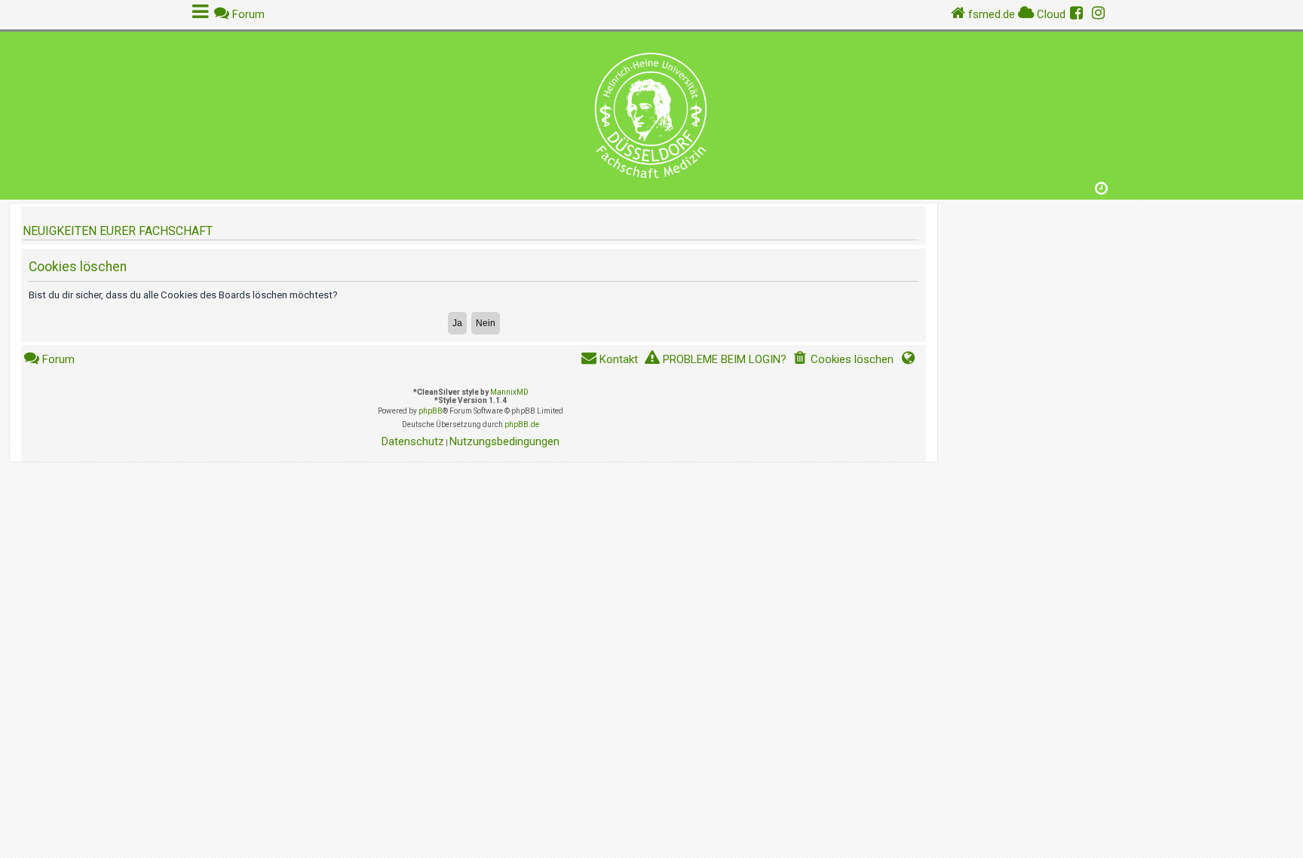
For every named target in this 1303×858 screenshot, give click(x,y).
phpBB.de (521, 424)
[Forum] (651, 112)
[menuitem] (843, 360)
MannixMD (509, 392)
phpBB (430, 411)
